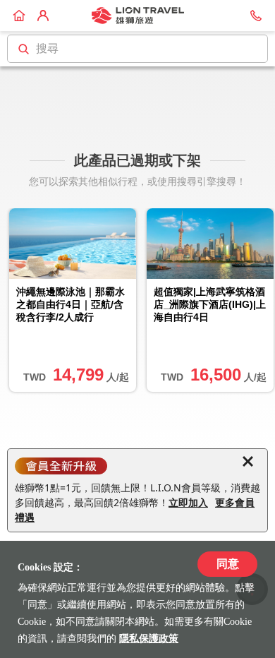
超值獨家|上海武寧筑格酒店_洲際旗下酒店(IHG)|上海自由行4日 (210, 304)
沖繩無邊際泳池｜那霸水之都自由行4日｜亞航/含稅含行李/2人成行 (70, 304)
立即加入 (188, 502)
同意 (227, 564)
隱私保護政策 (148, 638)
